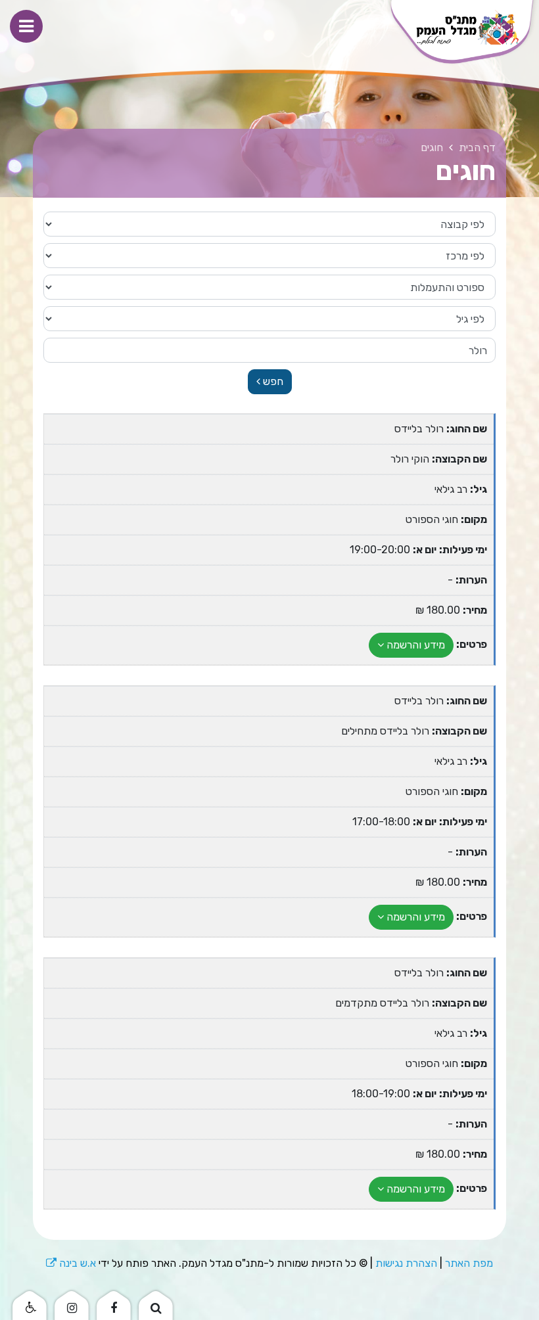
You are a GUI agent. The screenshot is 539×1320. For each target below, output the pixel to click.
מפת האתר (469, 1263)
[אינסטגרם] (71, 1304)
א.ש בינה (71, 1263)
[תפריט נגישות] (29, 1304)
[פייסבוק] (113, 1304)
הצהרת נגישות (406, 1263)
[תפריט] (26, 26)
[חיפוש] (156, 1304)
